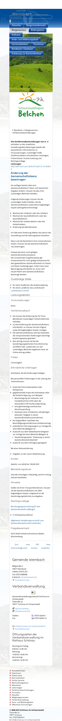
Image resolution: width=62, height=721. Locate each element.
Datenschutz (17, 675)
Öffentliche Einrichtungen (22, 704)
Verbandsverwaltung (20, 700)
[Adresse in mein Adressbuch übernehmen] (34, 594)
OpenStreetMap (22, 608)
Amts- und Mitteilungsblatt (22, 702)
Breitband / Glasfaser (22, 49)
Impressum (16, 673)
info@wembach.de (29, 577)
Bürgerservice (19, 30)
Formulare (16, 692)
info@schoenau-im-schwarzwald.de (30, 626)
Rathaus (16, 35)
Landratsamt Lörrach (20, 290)
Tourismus (38, 44)
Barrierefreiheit (18, 678)
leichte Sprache (18, 680)
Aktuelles (16, 25)
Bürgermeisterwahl (36, 25)
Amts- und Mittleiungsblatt (25, 39)
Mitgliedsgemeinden (20, 697)
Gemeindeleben (20, 44)
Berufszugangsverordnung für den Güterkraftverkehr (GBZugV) (25, 508)
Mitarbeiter (16, 685)
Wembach (18, 130)
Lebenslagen (17, 687)
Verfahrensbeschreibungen (23, 690)
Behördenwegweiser (20, 683)
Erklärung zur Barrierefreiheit (26, 53)
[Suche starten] (10, 21)
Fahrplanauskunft (22, 611)
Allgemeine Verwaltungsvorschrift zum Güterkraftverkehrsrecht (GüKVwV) (27, 522)
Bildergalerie (37, 30)
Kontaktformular (22, 580)
